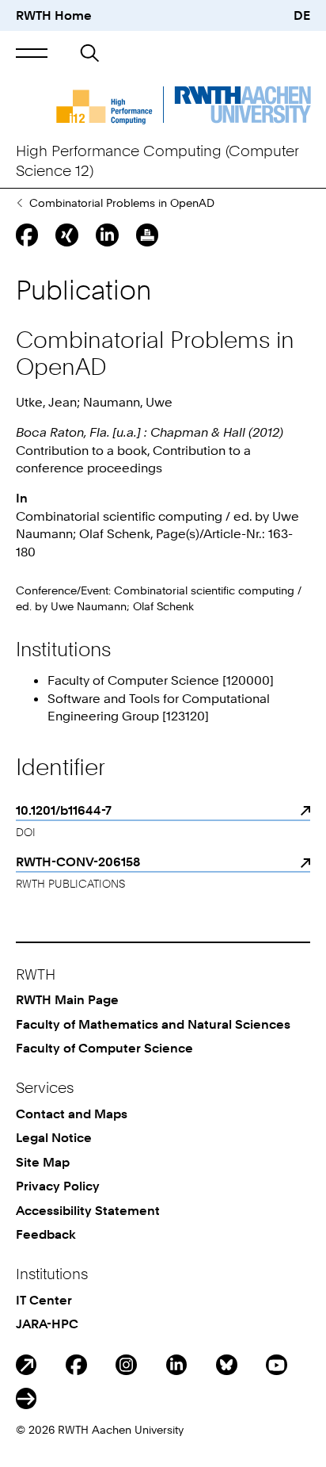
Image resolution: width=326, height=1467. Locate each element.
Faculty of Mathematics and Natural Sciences (153, 1024)
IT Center (44, 1300)
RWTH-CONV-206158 (78, 861)
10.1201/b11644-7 (64, 810)
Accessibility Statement (88, 1210)
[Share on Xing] (66, 234)
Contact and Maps (71, 1113)
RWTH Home (54, 15)
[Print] (147, 234)
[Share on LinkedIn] (107, 234)
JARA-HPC (47, 1323)
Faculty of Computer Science (104, 1048)
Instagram (126, 1365)
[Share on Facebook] (27, 234)
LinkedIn (177, 1365)
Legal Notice (54, 1137)
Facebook (76, 1365)
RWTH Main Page (67, 999)
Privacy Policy (58, 1186)
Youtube (276, 1365)
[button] (32, 53)
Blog (26, 1365)
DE (302, 15)
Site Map (43, 1162)
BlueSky (226, 1365)
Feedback (46, 1234)
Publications (19, 203)
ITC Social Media (26, 1398)
